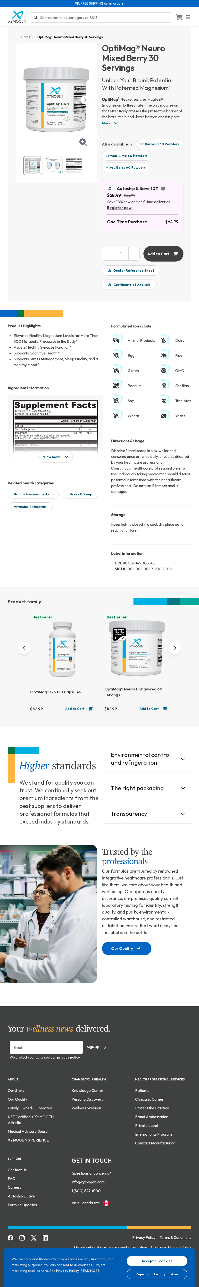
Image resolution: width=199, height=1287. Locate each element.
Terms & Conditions (175, 1237)
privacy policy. (69, 1057)
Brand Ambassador (151, 1116)
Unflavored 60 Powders (159, 144)
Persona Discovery (87, 1099)
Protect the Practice (152, 1108)
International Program (153, 1134)
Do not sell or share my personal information (110, 1247)
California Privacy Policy (171, 1247)
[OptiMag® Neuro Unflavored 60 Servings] (136, 648)
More (106, 123)
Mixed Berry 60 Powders (126, 167)
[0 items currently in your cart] (179, 17)
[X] (34, 1237)
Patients (142, 1090)
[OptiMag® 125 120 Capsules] (62, 649)
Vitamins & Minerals (30, 507)
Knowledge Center (87, 1090)
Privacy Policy (67, 1271)
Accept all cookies (157, 1261)
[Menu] (191, 17)
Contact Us (17, 1169)
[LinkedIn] (46, 1237)
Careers (14, 1187)
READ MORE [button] (90, 1271)
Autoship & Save (21, 1196)
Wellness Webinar (86, 1108)
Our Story (16, 1090)
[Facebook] (11, 1237)
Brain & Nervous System (33, 494)
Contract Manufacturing (155, 1143)
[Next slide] (175, 648)
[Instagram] (22, 1237)
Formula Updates (22, 1204)
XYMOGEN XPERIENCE (28, 1140)
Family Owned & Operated (30, 1108)
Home (25, 37)
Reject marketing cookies (157, 1274)
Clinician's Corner (149, 1099)
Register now (119, 207)
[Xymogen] (17, 17)
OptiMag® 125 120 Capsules (55, 691)
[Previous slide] (24, 648)
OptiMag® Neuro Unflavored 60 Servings (133, 692)
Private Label (146, 1125)
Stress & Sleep (80, 494)
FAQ (12, 1178)
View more (52, 457)
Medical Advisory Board (28, 1131)
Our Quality (122, 948)
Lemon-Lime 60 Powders (127, 156)
